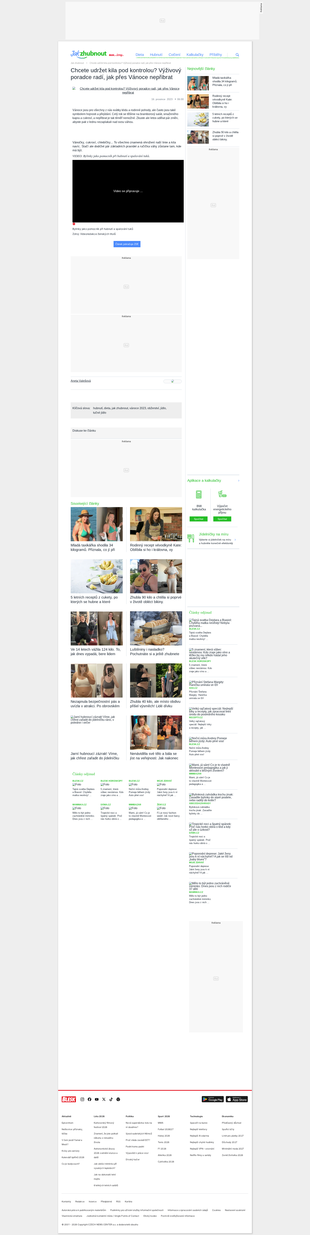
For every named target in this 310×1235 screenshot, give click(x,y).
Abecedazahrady (200, 803)
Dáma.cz (106, 805)
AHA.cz (193, 688)
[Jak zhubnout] (89, 54)
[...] (128, 91)
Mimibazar (135, 805)
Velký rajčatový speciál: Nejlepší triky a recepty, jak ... (200, 724)
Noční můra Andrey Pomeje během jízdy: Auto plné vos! (140, 792)
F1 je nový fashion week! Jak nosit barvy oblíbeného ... (168, 815)
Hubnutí (156, 54)
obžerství (153, 408)
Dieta (140, 54)
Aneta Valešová (81, 381)
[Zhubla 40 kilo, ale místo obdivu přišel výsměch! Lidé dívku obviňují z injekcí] (156, 680)
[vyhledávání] (237, 55)
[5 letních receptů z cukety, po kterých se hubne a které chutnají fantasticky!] (97, 576)
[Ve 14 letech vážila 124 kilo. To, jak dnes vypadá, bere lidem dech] (97, 628)
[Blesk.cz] (69, 1099)
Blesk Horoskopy (112, 781)
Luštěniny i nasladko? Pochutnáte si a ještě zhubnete (154, 651)
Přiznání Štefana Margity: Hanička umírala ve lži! (198, 695)
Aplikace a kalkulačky (204, 480)
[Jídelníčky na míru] (235, 536)
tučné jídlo (99, 412)
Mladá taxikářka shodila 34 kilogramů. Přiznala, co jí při (93, 547)
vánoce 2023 (138, 408)
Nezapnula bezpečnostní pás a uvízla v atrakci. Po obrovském (95, 704)
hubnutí (98, 408)
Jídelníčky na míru (213, 534)
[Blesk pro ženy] (116, 53)
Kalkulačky (195, 54)
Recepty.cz (196, 717)
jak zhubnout (120, 408)
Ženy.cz (161, 805)
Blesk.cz (77, 781)
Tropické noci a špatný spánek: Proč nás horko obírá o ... (111, 815)
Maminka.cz (79, 805)
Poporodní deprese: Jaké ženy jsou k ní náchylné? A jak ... (167, 792)
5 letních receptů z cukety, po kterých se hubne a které (94, 599)
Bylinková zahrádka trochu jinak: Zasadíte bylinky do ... (200, 810)
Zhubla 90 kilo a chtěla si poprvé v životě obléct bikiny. (155, 599)
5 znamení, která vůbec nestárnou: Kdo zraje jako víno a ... (112, 792)
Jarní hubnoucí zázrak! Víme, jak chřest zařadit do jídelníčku (95, 756)
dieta (107, 408)
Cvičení (174, 54)
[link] (82, 1099)
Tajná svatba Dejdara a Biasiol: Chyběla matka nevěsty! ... (83, 792)
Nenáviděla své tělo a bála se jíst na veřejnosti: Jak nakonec (154, 756)
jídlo (163, 408)
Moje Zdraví (164, 781)
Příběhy (216, 54)
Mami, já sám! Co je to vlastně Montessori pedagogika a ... (140, 815)
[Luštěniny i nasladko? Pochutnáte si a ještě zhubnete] (156, 628)
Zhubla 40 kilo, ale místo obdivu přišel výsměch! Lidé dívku (155, 704)
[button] (212, 1099)
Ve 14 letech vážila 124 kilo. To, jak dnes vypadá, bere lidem (96, 651)
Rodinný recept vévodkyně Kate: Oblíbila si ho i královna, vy (156, 547)
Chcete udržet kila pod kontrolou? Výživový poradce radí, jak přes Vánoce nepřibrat (130, 63)
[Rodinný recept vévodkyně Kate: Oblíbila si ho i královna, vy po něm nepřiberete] (156, 524)
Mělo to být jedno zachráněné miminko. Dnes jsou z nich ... (83, 815)
